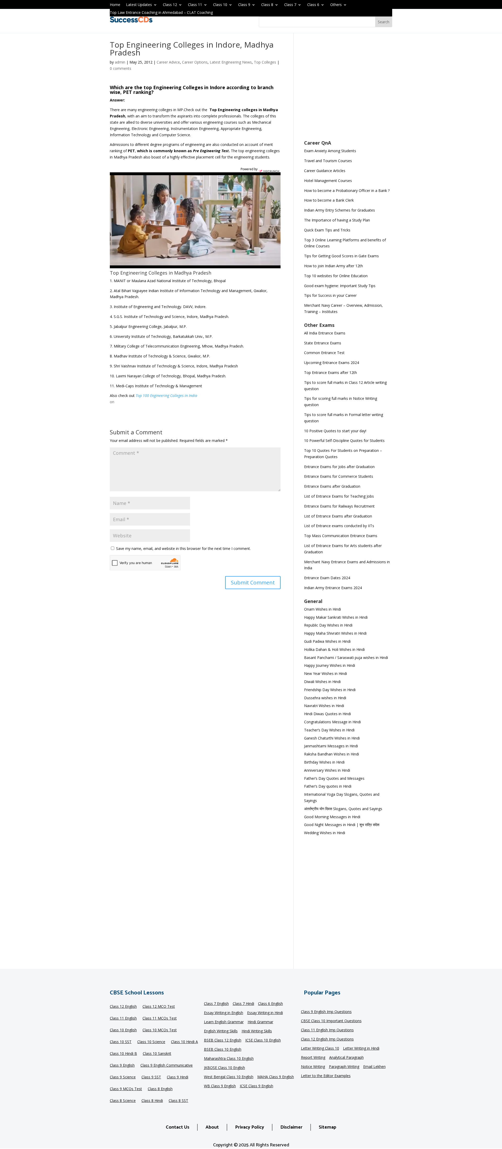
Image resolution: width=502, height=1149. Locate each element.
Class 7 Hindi (243, 1004)
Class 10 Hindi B (123, 1054)
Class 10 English (123, 1030)
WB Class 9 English (220, 1086)
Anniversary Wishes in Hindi (327, 770)
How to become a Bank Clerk (329, 200)
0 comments (120, 68)
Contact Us (177, 1127)
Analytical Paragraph (346, 1058)
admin (120, 62)
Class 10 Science (151, 1042)
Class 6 (313, 5)
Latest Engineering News (231, 62)
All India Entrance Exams (324, 333)
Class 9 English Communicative (166, 1065)
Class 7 (290, 5)
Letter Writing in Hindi (361, 1048)
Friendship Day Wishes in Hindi (330, 689)
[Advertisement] (348, 90)
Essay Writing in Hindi (265, 1013)
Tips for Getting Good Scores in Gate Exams (341, 255)
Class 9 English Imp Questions (326, 1012)
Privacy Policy (249, 1127)
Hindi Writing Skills (257, 1031)
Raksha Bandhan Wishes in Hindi (331, 754)
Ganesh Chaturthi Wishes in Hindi (332, 738)
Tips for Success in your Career (330, 295)
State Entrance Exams (322, 342)
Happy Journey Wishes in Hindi (329, 665)
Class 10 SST (121, 1042)
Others (336, 5)
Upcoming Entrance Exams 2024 (331, 362)
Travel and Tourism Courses (328, 160)
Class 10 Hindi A (184, 1042)
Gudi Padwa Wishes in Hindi (327, 641)
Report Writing (313, 1058)
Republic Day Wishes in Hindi (328, 625)
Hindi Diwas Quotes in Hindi (328, 713)
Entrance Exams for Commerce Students (338, 476)
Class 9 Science (123, 1077)
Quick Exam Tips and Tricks (327, 229)
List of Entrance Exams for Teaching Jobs (339, 496)
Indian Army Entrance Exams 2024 (333, 587)
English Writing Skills (221, 1031)
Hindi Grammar (260, 1022)
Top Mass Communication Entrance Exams (340, 535)
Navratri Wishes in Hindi (324, 705)
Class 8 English (160, 1089)
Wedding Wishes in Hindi (324, 832)
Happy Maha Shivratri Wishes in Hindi (335, 633)
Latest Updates (139, 5)
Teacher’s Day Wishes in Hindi (329, 729)
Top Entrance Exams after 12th (330, 372)
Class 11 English (123, 1018)
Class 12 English (123, 1007)
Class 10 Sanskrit (157, 1054)
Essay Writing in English (223, 1013)
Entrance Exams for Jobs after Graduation (339, 466)
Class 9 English (122, 1065)
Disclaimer (291, 1127)
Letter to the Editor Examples (326, 1076)
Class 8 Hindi (152, 1101)
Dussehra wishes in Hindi (325, 697)
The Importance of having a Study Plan (337, 220)
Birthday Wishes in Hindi (324, 762)
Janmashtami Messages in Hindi (331, 745)
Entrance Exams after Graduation (332, 486)
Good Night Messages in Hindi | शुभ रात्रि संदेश (341, 824)
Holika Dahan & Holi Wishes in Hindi (334, 649)
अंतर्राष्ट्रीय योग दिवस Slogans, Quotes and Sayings (343, 808)
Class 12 (170, 5)
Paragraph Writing (344, 1067)
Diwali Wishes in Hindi (322, 681)
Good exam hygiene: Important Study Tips (339, 285)
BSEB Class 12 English (222, 1040)
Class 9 (244, 5)
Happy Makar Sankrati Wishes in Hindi (336, 617)
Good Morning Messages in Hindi (332, 816)
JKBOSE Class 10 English (224, 1068)
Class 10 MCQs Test (159, 1030)
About (212, 1127)
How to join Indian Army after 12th (333, 265)
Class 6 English (270, 1004)
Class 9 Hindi (177, 1077)
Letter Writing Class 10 (320, 1048)
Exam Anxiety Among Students (330, 150)
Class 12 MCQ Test (158, 1007)
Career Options (195, 62)
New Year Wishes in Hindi (325, 673)
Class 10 (220, 5)
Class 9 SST (151, 1077)
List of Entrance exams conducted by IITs (339, 525)
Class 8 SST (178, 1101)
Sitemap (327, 1127)
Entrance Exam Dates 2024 (327, 577)
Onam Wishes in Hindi (322, 609)
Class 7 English (216, 1004)
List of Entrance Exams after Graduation (338, 516)
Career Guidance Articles (324, 170)
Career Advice (168, 62)
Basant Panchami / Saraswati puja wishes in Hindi (346, 657)
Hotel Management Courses (328, 180)
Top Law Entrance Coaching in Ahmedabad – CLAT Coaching (161, 13)
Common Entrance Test (324, 352)
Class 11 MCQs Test (159, 1018)
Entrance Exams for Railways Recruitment (339, 506)
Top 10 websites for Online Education (336, 275)
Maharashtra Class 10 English (229, 1059)
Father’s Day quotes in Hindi (327, 786)
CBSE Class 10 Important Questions (331, 1021)
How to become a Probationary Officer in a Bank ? (347, 190)
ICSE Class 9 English (256, 1086)
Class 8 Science (123, 1101)
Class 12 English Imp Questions (327, 1039)
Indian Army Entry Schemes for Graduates (339, 210)
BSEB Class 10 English (222, 1050)
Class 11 (195, 5)
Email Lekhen (374, 1067)
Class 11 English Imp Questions (327, 1030)
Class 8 (267, 5)
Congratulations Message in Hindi (332, 721)
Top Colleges (265, 62)
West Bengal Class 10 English (228, 1077)
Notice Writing (313, 1067)
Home (115, 5)
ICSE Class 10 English (263, 1040)
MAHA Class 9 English (275, 1077)
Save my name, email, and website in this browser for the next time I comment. (183, 548)
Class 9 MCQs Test (126, 1089)
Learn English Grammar (224, 1022)
